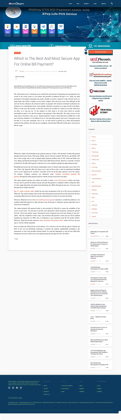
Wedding (94, 190)
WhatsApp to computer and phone (99, 232)
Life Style (94, 144)
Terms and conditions (67, 385)
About (45, 385)
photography (95, 155)
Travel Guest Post (13, 402)
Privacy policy (65, 388)
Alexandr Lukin (94, 236)
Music (93, 197)
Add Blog (82, 391)
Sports (94, 140)
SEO (93, 182)
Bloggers (86, 3)
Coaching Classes (96, 178)
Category (17, 53)
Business (94, 174)
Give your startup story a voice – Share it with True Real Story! (101, 120)
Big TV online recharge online (24, 191)
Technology (95, 152)
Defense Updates (96, 171)
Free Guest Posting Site (102, 402)
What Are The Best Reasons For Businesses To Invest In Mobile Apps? (99, 244)
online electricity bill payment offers (51, 220)
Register (103, 3)
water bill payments (60, 180)
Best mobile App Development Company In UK (99, 363)
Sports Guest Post (73, 402)
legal (63, 391)
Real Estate (95, 193)
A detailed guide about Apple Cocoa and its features (98, 256)
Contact (46, 388)
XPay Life (22, 71)
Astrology (94, 167)
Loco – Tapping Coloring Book (98, 317)
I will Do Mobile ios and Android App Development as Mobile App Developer (99, 306)
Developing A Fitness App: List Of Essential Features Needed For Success (99, 279)
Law (93, 201)
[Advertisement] (47, 139)
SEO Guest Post (37, 402)
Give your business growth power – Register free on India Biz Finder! (100, 98)
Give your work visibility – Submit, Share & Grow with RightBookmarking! (100, 83)
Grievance (46, 391)
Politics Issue (95, 159)
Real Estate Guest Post (49, 402)
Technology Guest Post (25, 402)
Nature (94, 148)
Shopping (94, 209)
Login (95, 3)
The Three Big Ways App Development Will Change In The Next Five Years (99, 352)
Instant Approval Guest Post (87, 402)
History (94, 136)
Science (94, 216)
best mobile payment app (44, 200)
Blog (78, 3)
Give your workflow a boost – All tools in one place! (101, 67)
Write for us (47, 394)
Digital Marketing (96, 186)
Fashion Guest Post (62, 402)
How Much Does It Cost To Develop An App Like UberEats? (99, 329)
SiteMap (99, 391)
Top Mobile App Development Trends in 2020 (99, 268)
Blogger (93, 248)
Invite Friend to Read (100, 52)
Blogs (81, 385)
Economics (95, 212)
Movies (94, 163)
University (94, 205)
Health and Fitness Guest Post (27, 404)
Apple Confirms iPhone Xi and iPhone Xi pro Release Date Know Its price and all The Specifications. (99, 293)
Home (70, 3)
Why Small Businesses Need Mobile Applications (99, 340)
